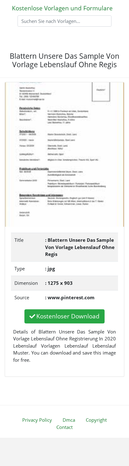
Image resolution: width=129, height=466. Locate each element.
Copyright (96, 420)
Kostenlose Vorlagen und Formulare (62, 8)
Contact (64, 427)
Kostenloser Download (68, 316)
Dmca (69, 420)
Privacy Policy (37, 420)
